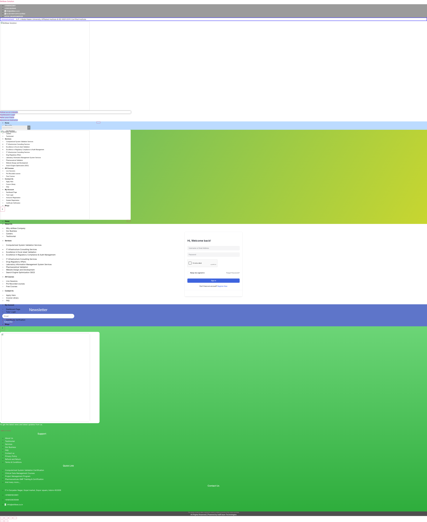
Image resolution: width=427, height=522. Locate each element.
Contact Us (9, 291)
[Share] (10, 518)
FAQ (7, 300)
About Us (8, 224)
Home (7, 123)
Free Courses (11, 286)
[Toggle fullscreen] (6, 518)
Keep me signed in (197, 273)
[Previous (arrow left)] (2, 521)
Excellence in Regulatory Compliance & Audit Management (30, 255)
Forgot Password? (233, 273)
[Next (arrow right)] (6, 521)
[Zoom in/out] (2, 518)
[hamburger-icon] (98, 122)
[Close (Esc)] (15, 518)
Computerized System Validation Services (23, 245)
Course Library (12, 298)
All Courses (9, 277)
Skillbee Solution (7, 1)
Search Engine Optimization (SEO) (20, 272)
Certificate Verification (15, 320)
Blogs (7, 324)
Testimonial (11, 236)
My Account (9, 305)
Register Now (222, 286)
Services (8, 241)
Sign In (213, 281)
